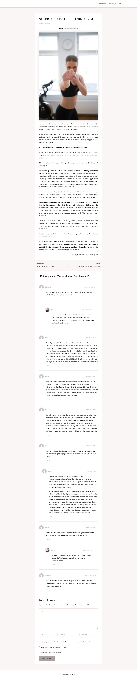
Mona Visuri (102, 4)
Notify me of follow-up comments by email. (54, 647)
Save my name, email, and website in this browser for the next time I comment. (66, 642)
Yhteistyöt (112, 4)
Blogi (121, 4)
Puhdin (41, 234)
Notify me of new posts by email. (51, 652)
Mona (53, 310)
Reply (48, 299)
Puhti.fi (70, 28)
